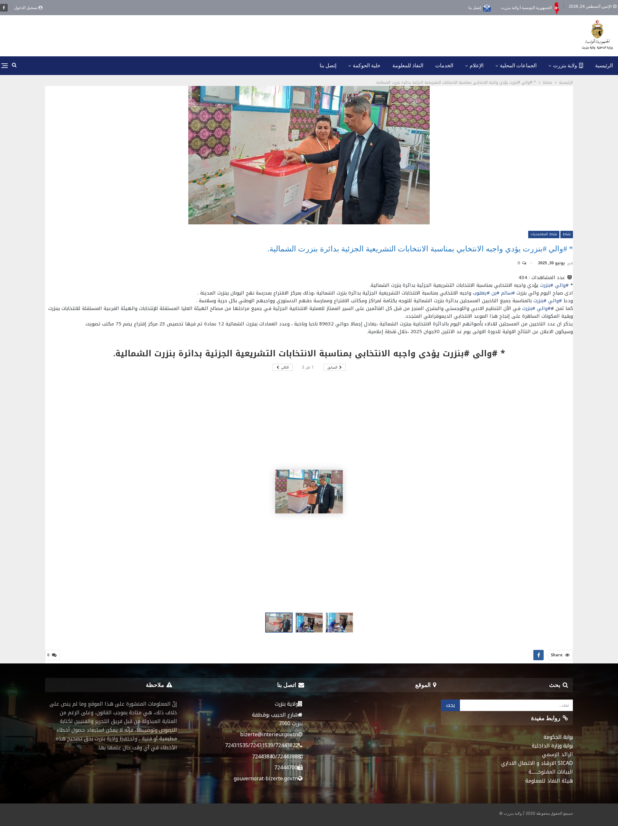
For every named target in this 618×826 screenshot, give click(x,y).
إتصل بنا (474, 7)
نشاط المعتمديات (543, 234)
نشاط (567, 234)
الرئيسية (604, 65)
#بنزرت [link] (546, 285)
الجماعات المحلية (518, 65)
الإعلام (476, 65)
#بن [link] (496, 292)
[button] (310, 622)
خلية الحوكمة (366, 65)
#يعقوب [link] (481, 292)
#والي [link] (562, 285)
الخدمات (444, 65)
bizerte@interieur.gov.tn (269, 734)
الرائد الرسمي (557, 754)
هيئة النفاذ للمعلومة (549, 781)
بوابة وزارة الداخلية (552, 746)
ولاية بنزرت (565, 65)
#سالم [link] (508, 292)
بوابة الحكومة (558, 737)
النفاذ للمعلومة (407, 65)
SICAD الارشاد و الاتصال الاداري (537, 763)
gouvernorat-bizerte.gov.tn (266, 779)
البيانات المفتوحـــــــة (551, 772)
